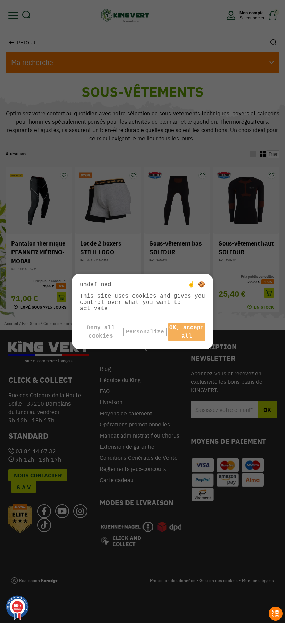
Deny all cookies (101, 332)
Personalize (145, 332)
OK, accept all (186, 332)
